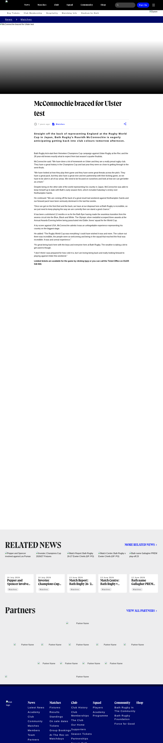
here (87, 261)
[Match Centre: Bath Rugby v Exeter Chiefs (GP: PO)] (112, 572)
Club (31, 716)
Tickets (54, 725)
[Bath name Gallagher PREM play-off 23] (143, 572)
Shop (139, 702)
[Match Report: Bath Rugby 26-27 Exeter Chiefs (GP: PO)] (81, 572)
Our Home (78, 724)
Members (34, 730)
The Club (77, 720)
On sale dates (59, 721)
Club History (79, 707)
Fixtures (55, 707)
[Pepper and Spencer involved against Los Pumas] (19, 572)
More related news (140, 544)
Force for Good (124, 723)
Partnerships (79, 738)
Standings (56, 716)
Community (35, 721)
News (8, 19)
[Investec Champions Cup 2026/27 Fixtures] (50, 572)
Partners (33, 739)
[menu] (153, 5)
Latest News (36, 707)
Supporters (78, 729)
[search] (118, 5)
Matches (26, 19)
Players (98, 707)
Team (31, 735)
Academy (34, 712)
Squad (97, 702)
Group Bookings (60, 730)
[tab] (27, 5)
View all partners (140, 610)
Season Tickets (81, 734)
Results (55, 712)
